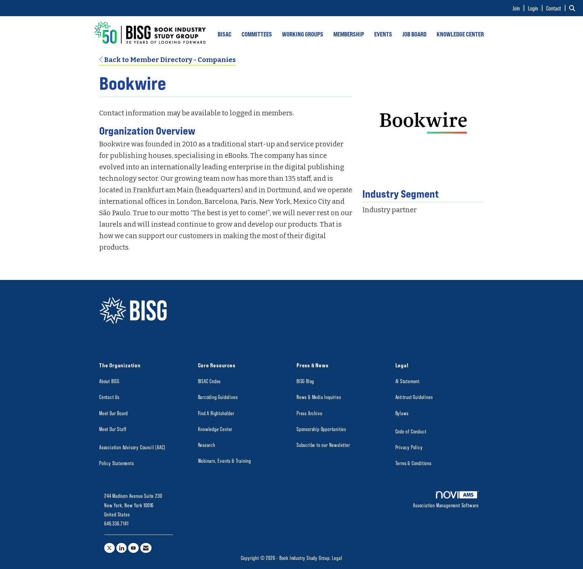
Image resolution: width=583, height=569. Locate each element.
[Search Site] (573, 8)
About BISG (109, 381)
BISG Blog (305, 381)
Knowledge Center (215, 429)
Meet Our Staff (113, 429)
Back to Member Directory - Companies (169, 60)
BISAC (224, 34)
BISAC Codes (209, 381)
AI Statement (407, 381)
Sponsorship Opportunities (321, 429)
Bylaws (402, 413)
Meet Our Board (113, 413)
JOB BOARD (414, 34)
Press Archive (309, 413)
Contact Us (109, 397)
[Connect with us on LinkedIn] (121, 548)
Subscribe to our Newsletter (323, 445)
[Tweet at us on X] (109, 548)
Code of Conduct (410, 431)
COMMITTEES (257, 34)
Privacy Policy (409, 447)
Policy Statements (116, 463)
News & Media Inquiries (319, 397)
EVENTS (383, 34)
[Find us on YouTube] (133, 548)
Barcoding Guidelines (218, 397)
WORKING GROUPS (302, 34)
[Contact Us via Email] (145, 548)
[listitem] (519, 8)
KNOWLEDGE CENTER (460, 34)
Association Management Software (446, 505)
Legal (337, 557)
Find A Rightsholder (216, 413)
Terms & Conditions (413, 463)
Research (206, 445)
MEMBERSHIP (348, 34)
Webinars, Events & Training (224, 460)
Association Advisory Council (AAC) (132, 447)
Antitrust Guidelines (414, 397)
